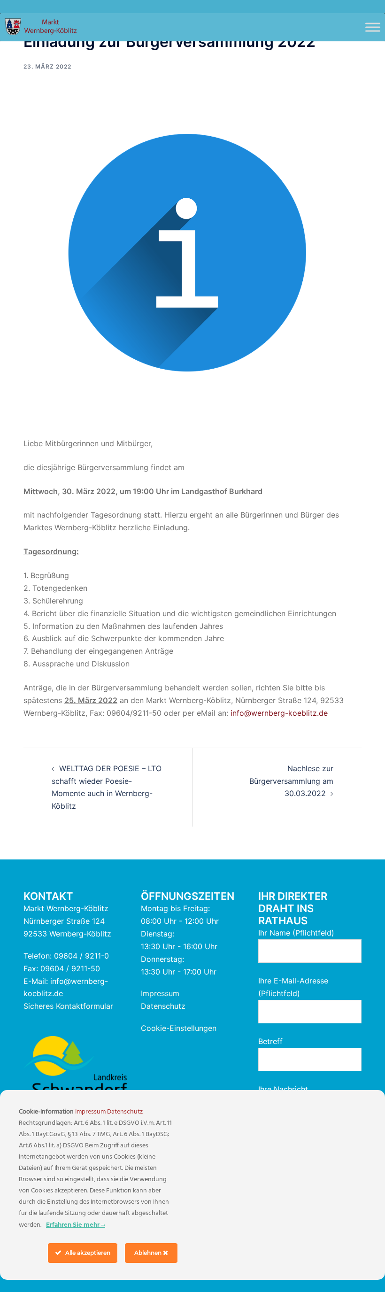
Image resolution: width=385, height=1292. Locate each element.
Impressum (160, 993)
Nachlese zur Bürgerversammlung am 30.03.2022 (291, 781)
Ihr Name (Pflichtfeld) (296, 932)
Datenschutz (163, 1006)
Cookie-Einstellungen (178, 1028)
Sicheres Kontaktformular (68, 1006)
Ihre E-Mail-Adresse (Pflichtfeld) (293, 987)
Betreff (270, 1041)
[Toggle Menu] (372, 27)
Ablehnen (148, 1252)
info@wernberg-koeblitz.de (279, 713)
